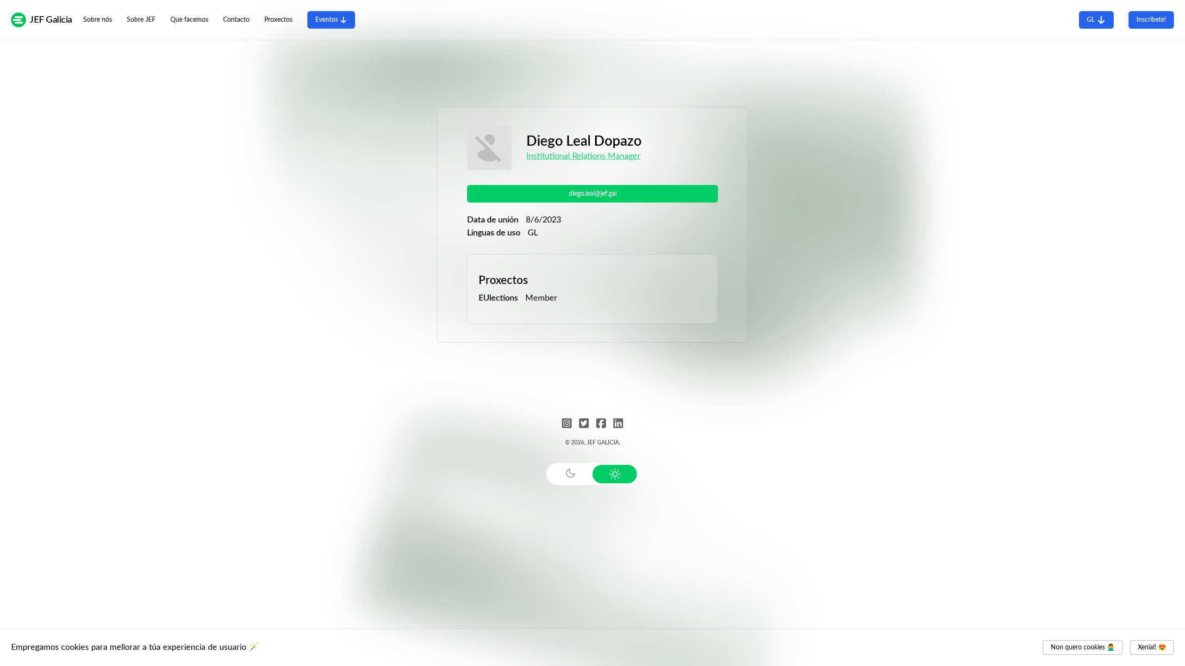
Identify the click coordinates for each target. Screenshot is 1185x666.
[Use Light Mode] (614, 474)
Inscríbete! (1151, 20)
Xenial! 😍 (1152, 647)
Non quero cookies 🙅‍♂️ (1083, 647)
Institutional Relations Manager (583, 156)
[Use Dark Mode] (570, 473)
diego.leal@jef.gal (593, 194)
